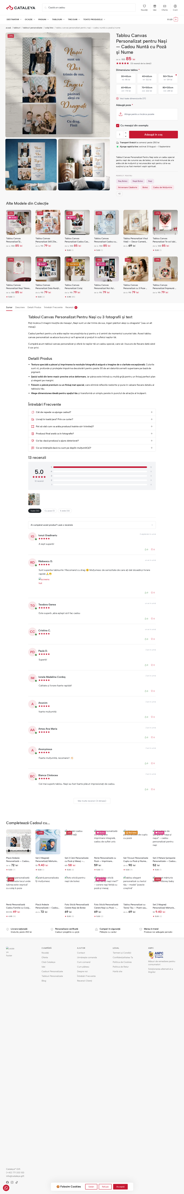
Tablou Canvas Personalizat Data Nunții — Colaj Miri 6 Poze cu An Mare (47, 287)
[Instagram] (13, 1182)
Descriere (20, 307)
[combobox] (89, 7)
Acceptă (120, 1186)
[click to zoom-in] (57, 85)
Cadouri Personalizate (52, 971)
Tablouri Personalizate (52, 976)
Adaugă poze (124, 105)
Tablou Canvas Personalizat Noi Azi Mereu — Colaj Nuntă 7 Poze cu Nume (105, 287)
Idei (155, 10)
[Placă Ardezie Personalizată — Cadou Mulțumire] (48, 888)
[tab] (10, 307)
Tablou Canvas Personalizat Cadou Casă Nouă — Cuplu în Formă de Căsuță (77, 240)
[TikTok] (17, 1182)
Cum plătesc (83, 966)
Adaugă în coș (153, 134)
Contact (81, 952)
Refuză (105, 1186)
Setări (91, 1186)
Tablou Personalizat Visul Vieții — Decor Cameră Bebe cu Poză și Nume (135, 240)
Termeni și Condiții (122, 952)
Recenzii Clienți (84, 980)
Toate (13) (34, 511)
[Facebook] (8, 1182)
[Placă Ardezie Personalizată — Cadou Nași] (18, 841)
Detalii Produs (34, 307)
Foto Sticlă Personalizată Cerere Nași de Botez (77, 906)
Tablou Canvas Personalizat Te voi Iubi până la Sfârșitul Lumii (164, 240)
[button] (172, 19)
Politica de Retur (121, 966)
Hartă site (117, 971)
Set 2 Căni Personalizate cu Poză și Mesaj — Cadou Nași (76, 860)
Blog (44, 980)
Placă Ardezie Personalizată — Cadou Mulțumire (46, 906)
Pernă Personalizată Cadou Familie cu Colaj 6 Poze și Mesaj (18, 906)
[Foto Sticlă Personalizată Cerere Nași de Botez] (77, 888)
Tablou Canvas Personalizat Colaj (73, 287)
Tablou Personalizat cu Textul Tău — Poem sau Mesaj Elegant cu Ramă (134, 906)
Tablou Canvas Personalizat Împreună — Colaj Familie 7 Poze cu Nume (165, 287)
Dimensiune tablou (128, 69)
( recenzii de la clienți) (140, 63)
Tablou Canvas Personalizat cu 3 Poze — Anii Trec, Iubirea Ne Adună (135, 287)
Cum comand (83, 962)
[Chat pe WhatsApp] (6, 1188)
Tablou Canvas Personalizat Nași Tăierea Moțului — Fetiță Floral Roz (18, 287)
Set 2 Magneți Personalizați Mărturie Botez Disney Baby (163, 906)
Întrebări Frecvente (53, 307)
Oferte (165, 10)
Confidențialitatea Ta (123, 957)
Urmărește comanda (87, 957)
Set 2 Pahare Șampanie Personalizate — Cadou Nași (164, 860)
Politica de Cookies (122, 962)
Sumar (9, 307)
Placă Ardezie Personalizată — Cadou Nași (17, 860)
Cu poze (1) (50, 511)
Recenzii (71, 307)
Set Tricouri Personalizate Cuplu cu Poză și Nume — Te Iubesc (135, 860)
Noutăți (144, 10)
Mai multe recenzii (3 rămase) (92, 801)
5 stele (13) (65, 511)
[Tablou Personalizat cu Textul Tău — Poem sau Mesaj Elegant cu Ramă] (135, 888)
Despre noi (82, 971)
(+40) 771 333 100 (15, 1172)
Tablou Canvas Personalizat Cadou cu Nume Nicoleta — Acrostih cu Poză (105, 240)
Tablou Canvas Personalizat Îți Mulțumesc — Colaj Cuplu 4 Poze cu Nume (17, 240)
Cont (175, 10)
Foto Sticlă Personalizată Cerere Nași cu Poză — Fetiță (106, 906)
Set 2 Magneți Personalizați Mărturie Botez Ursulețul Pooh (46, 860)
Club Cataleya (48, 962)
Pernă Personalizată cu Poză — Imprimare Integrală (105, 860)
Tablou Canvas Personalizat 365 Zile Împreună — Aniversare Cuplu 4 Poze (46, 240)
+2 (119, 193)
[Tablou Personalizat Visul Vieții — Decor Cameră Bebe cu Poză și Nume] (135, 222)
